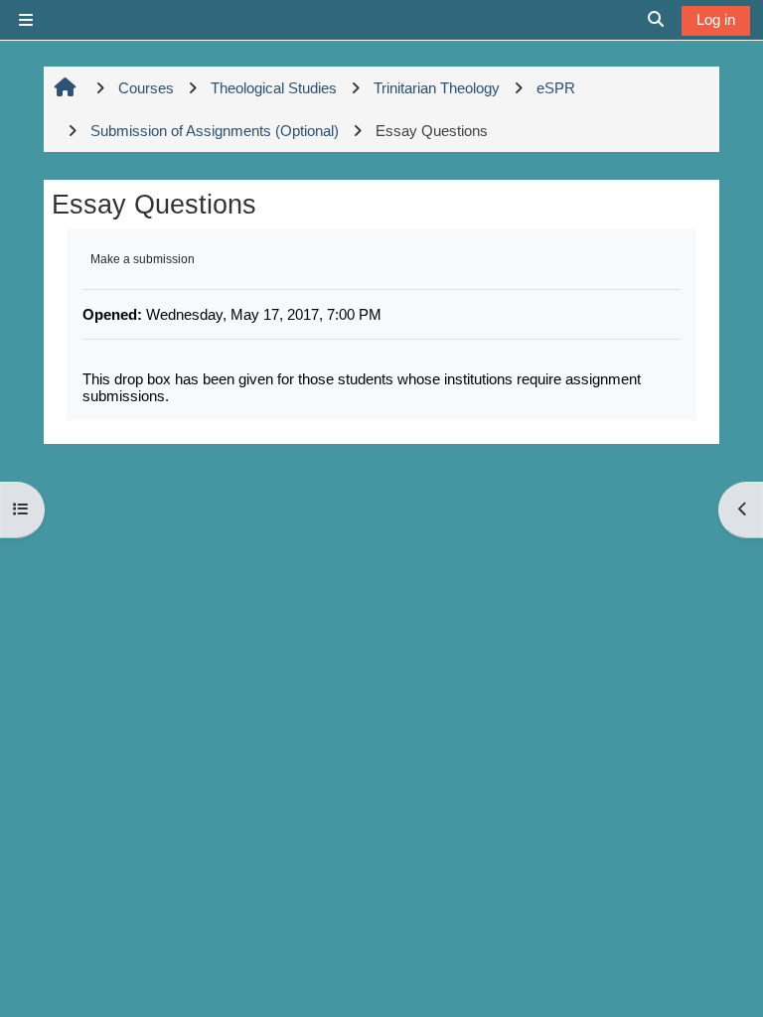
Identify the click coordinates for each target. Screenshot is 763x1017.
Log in (715, 19)
